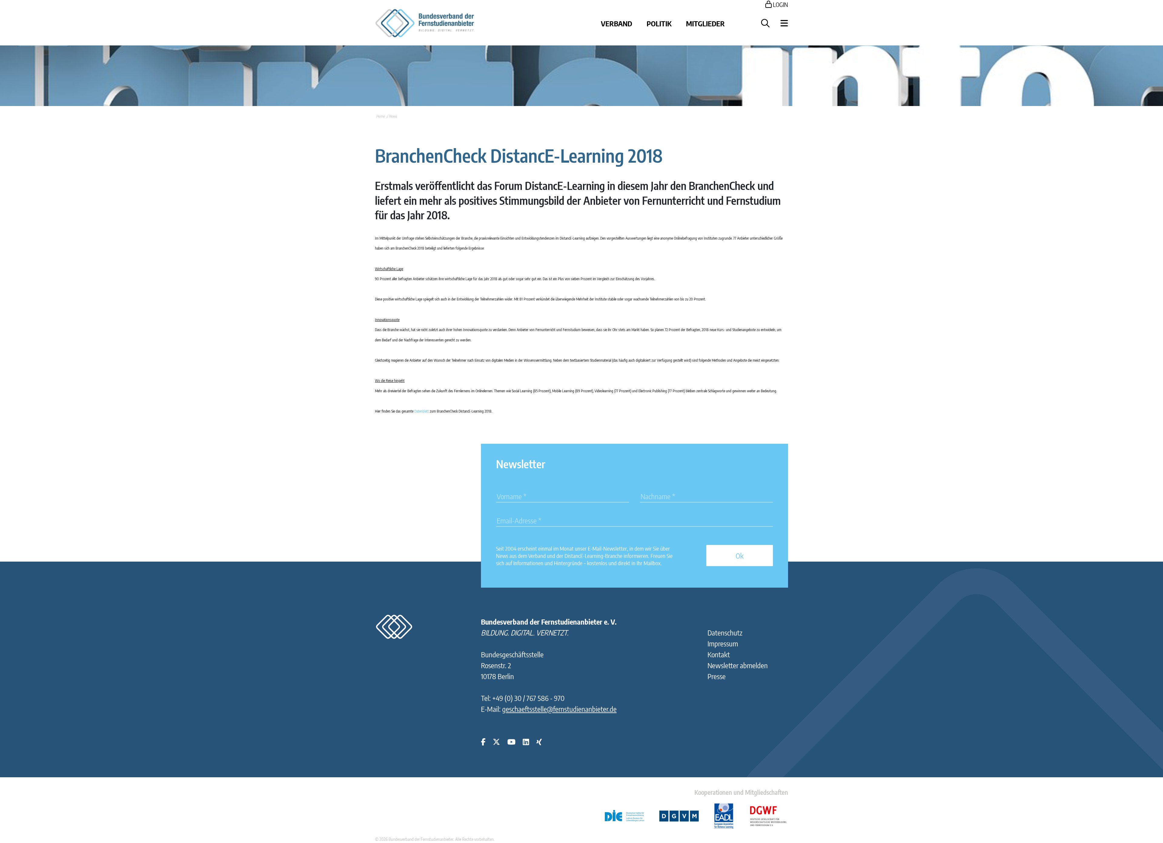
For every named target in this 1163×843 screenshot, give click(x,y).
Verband (616, 23)
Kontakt (718, 654)
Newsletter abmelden (737, 665)
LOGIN (780, 4)
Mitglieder (705, 23)
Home (380, 116)
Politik (659, 23)
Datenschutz (724, 632)
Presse (716, 676)
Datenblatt (421, 411)
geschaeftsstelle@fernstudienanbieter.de (559, 708)
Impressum (722, 643)
